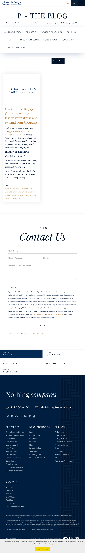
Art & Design (31, 32)
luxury (15, 192)
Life (11, 40)
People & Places (51, 40)
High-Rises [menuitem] (10, 448)
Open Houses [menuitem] (11, 461)
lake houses (27, 188)
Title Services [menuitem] (60, 458)
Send (42, 325)
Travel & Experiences (14, 47)
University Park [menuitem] (35, 454)
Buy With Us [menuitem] (62, 438)
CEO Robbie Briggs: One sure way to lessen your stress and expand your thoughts (21, 115)
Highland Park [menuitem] (34, 435)
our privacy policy (39, 314)
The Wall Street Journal (27, 195)
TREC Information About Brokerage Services (40, 530)
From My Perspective (13, 188)
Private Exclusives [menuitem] (62, 445)
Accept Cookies (42, 549)
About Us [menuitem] (9, 487)
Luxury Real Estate (29, 40)
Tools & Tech (68, 40)
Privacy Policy (36, 333)
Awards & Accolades (51, 32)
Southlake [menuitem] (33, 451)
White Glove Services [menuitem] (65, 442)
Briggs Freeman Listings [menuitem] (15, 432)
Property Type (11, 372)
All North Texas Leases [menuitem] (14, 470)
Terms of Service (46, 333)
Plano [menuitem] (31, 445)
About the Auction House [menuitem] (15, 506)
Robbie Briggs (10, 195)
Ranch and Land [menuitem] (12, 451)
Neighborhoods (54, 363)
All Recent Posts (12, 32)
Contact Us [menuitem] (10, 503)
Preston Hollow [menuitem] (35, 448)
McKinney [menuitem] (33, 442)
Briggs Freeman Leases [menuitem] (15, 467)
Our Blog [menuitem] (9, 500)
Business (71, 32)
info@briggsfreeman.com (56, 407)
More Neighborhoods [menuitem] (37, 458)
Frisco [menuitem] (31, 432)
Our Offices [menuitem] (10, 497)
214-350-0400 (67, 3)
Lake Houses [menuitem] (11, 454)
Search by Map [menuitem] (11, 464)
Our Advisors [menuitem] (11, 490)
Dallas (7, 355)
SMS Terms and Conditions (55, 314)
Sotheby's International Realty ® (13, 520)
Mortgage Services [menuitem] (62, 454)
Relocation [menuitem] (59, 448)
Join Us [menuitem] (9, 494)
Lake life (8, 192)
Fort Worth (52, 355)
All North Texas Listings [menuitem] (15, 435)
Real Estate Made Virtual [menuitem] (64, 461)
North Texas (10, 363)
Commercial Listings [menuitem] (13, 458)
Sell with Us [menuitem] (59, 432)
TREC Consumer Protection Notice (16, 530)
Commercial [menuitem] (59, 451)
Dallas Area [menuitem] (10, 438)
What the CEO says (12, 199)
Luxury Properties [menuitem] (12, 445)
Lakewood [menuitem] (33, 438)
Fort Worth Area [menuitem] (12, 442)
